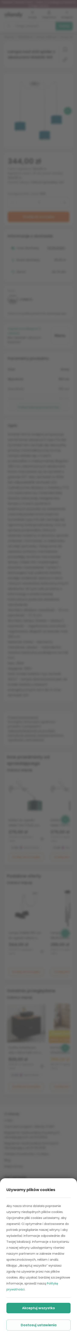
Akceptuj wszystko (38, 1308)
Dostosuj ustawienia (38, 1325)
